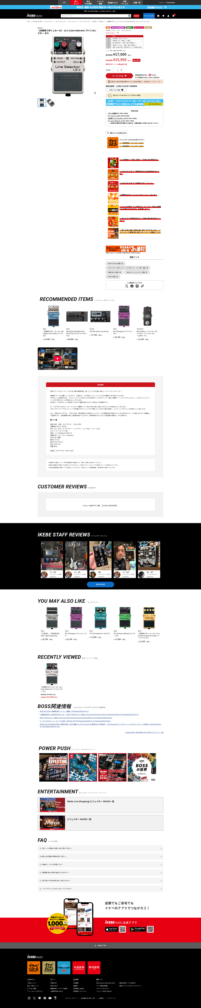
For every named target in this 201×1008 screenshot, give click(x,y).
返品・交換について (33, 986)
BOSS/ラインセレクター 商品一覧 (137, 272)
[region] (100, 680)
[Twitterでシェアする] (126, 286)
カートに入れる (118, 76)
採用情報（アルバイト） (80, 991)
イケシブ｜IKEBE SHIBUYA (104, 991)
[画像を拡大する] (95, 93)
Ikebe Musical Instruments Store (105, 983)
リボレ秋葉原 (112, 113)
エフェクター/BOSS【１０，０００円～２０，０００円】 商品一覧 (128, 268)
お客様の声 (53, 983)
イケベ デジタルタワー (103, 988)
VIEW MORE (100, 584)
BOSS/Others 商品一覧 (116, 263)
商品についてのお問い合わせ (118, 133)
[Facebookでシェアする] (131, 286)
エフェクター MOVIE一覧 (79, 819)
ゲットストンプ (113, 116)
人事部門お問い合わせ (56, 991)
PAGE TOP (102, 945)
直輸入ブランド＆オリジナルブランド (130, 986)
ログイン (162, 2)
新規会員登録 (170, 2)
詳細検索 (136, 16)
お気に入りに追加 (114, 90)
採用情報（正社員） (79, 988)
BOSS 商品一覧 (113, 276)
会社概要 (75, 983)
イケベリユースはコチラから (67, 884)
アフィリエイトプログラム (35, 991)
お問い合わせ (54, 986)
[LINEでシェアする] (137, 286)
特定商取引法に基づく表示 (88, 998)
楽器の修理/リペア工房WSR (127, 983)
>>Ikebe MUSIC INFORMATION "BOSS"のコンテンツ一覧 (144, 732)
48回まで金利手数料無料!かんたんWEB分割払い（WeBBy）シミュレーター (136, 82)
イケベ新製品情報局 (102, 986)
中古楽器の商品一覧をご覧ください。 (101, 868)
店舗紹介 (75, 986)
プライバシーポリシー (71, 998)
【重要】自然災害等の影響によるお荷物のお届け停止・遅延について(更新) (100, 11)
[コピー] (142, 286)
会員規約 (101, 998)
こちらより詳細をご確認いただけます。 (72, 892)
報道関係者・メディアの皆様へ (59, 988)
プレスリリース (112, 998)
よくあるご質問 (31, 988)
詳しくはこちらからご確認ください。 (136, 876)
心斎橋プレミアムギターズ (116, 118)
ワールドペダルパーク (115, 121)
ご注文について (31, 983)
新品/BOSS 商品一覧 (115, 272)
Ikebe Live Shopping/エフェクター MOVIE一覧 (90, 801)
